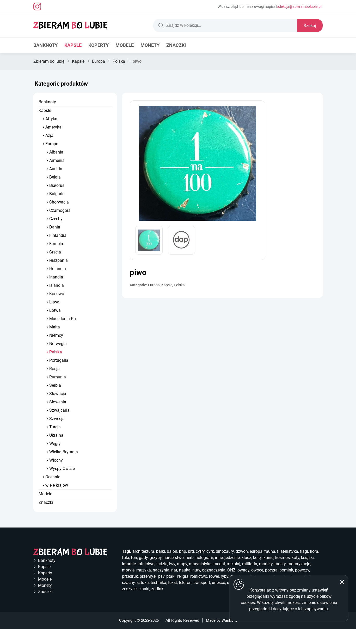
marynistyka (200, 563)
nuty (196, 570)
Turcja (55, 426)
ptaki (170, 576)
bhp (182, 551)
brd (191, 551)
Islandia (56, 285)
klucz (246, 557)
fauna (269, 551)
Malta (54, 327)
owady (243, 570)
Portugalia (58, 360)
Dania (54, 227)
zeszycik (130, 588)
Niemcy (56, 335)
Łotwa (55, 310)
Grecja (55, 252)
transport (201, 582)
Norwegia (58, 343)
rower (214, 576)
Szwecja (57, 418)
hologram (204, 557)
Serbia (55, 385)
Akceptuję (342, 582)
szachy (128, 582)
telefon (185, 582)
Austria (55, 168)
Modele (124, 45)
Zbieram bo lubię (48, 61)
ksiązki (307, 557)
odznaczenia (213, 570)
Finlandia (57, 235)
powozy (302, 570)
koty (295, 557)
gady (143, 557)
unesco (218, 582)
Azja (49, 135)
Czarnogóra (60, 210)
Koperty (98, 45)
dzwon (242, 551)
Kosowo (56, 293)
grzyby (156, 557)
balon (172, 551)
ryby (224, 576)
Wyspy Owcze (62, 468)
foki (125, 557)
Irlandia (56, 277)
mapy (182, 563)
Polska (119, 61)
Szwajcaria (59, 410)
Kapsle (73, 45)
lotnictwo (146, 563)
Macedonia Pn (62, 318)
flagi (304, 551)
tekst (172, 582)
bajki (160, 551)
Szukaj (310, 25)
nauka (185, 570)
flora (314, 551)
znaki (144, 588)
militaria (249, 563)
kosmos (282, 557)
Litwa (54, 302)
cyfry (200, 551)
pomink (286, 570)
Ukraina (56, 435)
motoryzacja (298, 563)
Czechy (56, 218)
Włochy (56, 460)
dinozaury (225, 551)
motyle (128, 570)
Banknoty (45, 45)
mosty (280, 563)
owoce (257, 570)
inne (219, 557)
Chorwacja (59, 202)
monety (266, 563)
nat (174, 570)
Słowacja (57, 393)
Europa (98, 61)
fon (134, 557)
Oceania (52, 476)
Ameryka (53, 127)
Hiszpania (58, 260)
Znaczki (176, 45)
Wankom (229, 620)
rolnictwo (198, 576)
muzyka (143, 570)
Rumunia (57, 376)
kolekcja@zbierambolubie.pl (298, 6)
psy (161, 576)
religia (182, 576)
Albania (56, 152)
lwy (172, 563)
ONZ (231, 570)
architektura (143, 551)
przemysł (148, 576)
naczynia (161, 570)
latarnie (129, 563)
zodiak (157, 588)
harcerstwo (173, 557)
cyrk (210, 551)
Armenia (57, 160)
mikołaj (233, 563)
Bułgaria (57, 193)
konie (268, 557)
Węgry (55, 443)
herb (190, 557)
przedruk (130, 576)
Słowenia (57, 401)
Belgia (55, 177)
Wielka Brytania (63, 451)
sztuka (143, 582)
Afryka (51, 118)
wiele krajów (56, 485)
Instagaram (37, 6)
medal (219, 563)
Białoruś (56, 185)
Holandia (57, 268)
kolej (257, 557)
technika (158, 582)
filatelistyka (287, 551)
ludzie (161, 563)
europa (256, 551)
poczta (271, 570)
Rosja (54, 368)
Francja (56, 243)
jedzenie (232, 557)
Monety (149, 45)
